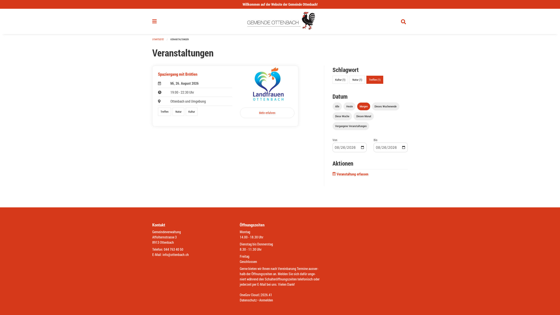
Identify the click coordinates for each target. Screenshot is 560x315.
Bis (375, 140)
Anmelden (266, 300)
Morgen (364, 106)
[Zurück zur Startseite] (280, 21)
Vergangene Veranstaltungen (351, 126)
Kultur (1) (340, 79)
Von (334, 140)
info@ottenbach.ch (176, 254)
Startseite (158, 39)
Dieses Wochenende (385, 106)
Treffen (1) (375, 79)
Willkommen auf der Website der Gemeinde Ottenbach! (280, 4)
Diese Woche (342, 116)
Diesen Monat (363, 116)
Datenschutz (248, 300)
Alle (337, 106)
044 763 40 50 (173, 249)
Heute (349, 106)
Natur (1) (357, 79)
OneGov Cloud (249, 294)
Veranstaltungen (179, 39)
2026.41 (266, 294)
